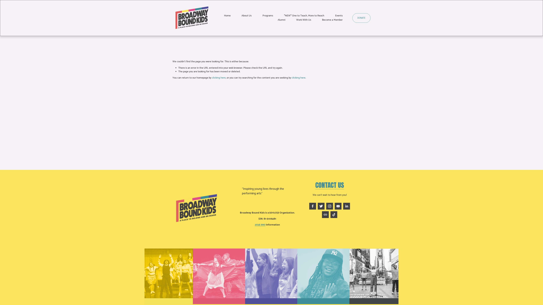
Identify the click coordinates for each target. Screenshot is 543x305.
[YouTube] (338, 206)
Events (339, 16)
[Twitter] (321, 206)
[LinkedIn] (346, 206)
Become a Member (332, 20)
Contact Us (329, 185)
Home (227, 16)
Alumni (281, 20)
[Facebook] (312, 206)
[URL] (325, 214)
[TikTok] (333, 214)
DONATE (361, 18)
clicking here (219, 78)
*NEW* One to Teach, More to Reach (304, 16)
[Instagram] (329, 206)
